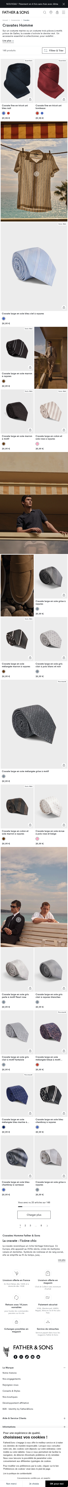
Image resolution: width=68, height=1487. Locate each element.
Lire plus (7, 40)
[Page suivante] (47, 1225)
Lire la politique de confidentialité (17, 1473)
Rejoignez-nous (10, 1385)
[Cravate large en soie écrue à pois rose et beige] (50, 810)
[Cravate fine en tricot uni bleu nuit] (17, 84)
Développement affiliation (16, 1403)
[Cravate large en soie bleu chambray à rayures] (50, 1098)
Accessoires (15, 20)
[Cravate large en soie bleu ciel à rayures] (34, 268)
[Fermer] (63, 4)
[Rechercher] (44, 12)
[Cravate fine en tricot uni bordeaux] (50, 84)
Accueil (5, 20)
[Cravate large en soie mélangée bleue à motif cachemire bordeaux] (50, 1035)
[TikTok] (27, 1357)
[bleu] (42, 113)
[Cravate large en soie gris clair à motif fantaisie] (17, 1035)
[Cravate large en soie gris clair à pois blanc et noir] (50, 642)
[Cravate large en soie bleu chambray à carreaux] (17, 1160)
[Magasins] (51, 12)
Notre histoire (10, 1373)
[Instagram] (21, 1357)
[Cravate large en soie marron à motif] (17, 414)
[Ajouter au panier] (30, 99)
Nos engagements (12, 1379)
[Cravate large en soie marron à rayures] (17, 352)
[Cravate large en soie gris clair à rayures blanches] (50, 973)
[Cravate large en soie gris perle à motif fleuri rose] (17, 973)
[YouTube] (38, 1357)
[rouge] (8, 113)
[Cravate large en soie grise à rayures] (50, 580)
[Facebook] (15, 1357)
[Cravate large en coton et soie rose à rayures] (50, 414)
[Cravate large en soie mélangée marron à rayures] (17, 642)
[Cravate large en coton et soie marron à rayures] (17, 810)
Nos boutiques (10, 1397)
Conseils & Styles (11, 1391)
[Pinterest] (32, 1357)
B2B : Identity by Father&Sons (18, 1409)
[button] (63, 12)
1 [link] (20, 1225)
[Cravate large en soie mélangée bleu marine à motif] (17, 1098)
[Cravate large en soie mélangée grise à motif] (34, 726)
